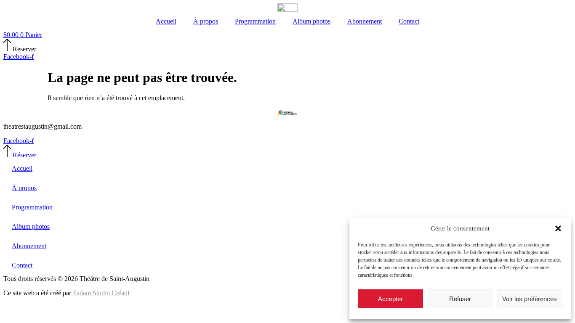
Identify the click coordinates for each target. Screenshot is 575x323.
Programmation (255, 21)
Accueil (166, 21)
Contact (409, 21)
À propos (205, 21)
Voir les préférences (529, 298)
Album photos (311, 21)
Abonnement (364, 21)
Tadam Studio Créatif (101, 293)
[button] (558, 228)
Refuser (460, 298)
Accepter (390, 298)
